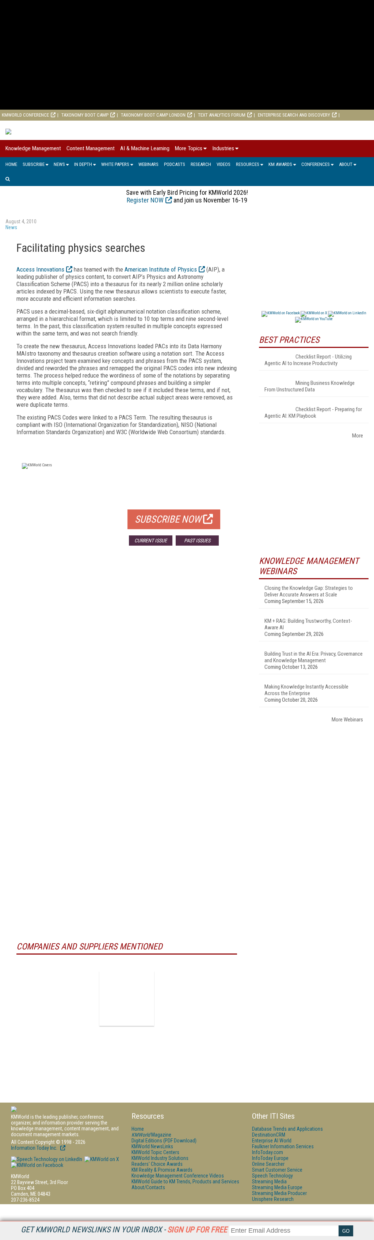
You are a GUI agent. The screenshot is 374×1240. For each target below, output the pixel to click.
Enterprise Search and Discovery (294, 115)
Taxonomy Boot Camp (84, 115)
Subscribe (34, 164)
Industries (223, 148)
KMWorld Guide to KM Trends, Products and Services (185, 1181)
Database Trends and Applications (287, 1129)
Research (201, 164)
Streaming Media (269, 1181)
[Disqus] (126, 659)
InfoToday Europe (270, 1158)
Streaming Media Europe (277, 1187)
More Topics (188, 148)
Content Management (90, 148)
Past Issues (197, 540)
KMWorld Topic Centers (155, 1152)
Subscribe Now (168, 519)
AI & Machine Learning (144, 148)
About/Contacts (148, 1187)
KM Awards (280, 164)
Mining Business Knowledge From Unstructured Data (309, 386)
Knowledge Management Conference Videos (177, 1176)
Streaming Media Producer (279, 1193)
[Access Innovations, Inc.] (126, 998)
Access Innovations (40, 269)
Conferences (315, 164)
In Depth (83, 164)
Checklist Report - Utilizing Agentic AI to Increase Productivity (308, 360)
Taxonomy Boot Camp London (153, 115)
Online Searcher (268, 1164)
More (357, 435)
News (59, 164)
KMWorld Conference (25, 115)
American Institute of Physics (161, 269)
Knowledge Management (33, 148)
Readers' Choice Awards (157, 1164)
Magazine (151, 1135)
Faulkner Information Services (283, 1146)
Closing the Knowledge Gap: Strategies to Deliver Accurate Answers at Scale (308, 591)
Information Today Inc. (34, 1148)
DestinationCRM (268, 1135)
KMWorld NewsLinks (152, 1146)
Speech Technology (272, 1176)
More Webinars (347, 719)
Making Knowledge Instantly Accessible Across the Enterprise (306, 690)
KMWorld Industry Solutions (159, 1158)
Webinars (148, 164)
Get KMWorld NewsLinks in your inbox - (124, 1229)
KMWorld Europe (75, 126)
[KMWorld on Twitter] (101, 1159)
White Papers (115, 164)
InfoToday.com (267, 1152)
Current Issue (150, 540)
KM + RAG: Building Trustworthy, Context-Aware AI (308, 624)
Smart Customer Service (277, 1170)
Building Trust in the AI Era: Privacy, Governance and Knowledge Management (313, 657)
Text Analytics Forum (221, 115)
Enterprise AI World (23, 126)
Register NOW (145, 200)
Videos (223, 164)
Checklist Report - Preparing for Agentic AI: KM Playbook (313, 412)
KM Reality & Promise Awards (161, 1170)
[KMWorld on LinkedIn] (46, 1159)
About (345, 164)
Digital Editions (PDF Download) (163, 1141)
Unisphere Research (273, 1199)
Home (11, 164)
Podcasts (174, 164)
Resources (247, 164)
